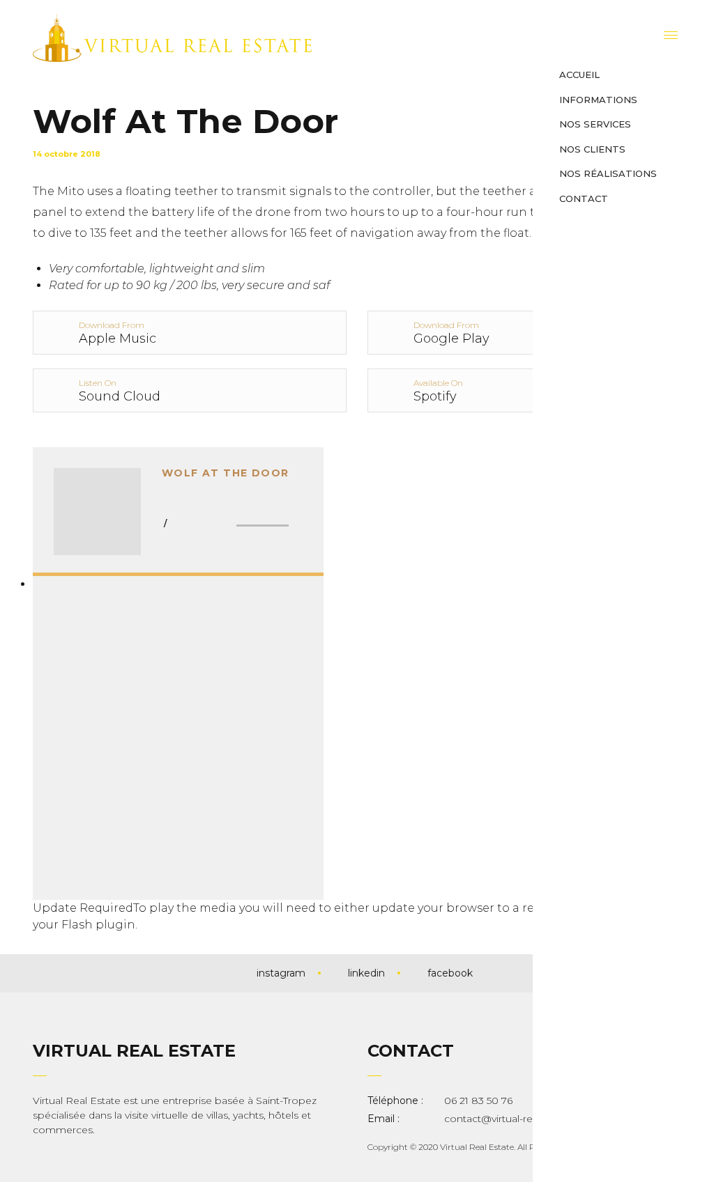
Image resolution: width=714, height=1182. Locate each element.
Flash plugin (98, 924)
